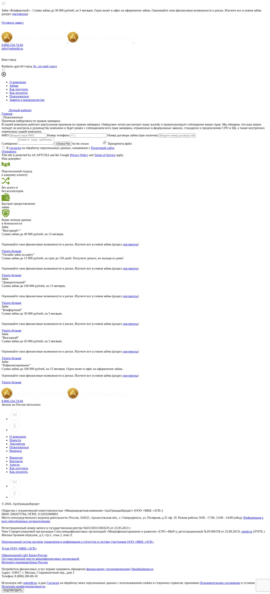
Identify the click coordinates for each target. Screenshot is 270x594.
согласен (15, 148)
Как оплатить (18, 92)
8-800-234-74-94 (12, 45)
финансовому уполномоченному (108, 569)
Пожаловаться (19, 96)
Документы (17, 443)
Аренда (14, 464)
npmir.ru (247, 531)
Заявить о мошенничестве (26, 100)
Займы (13, 85)
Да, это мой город (45, 66)
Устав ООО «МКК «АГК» (19, 548)
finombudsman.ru (142, 569)
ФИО (5, 135)
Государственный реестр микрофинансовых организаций (40, 558)
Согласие (53, 583)
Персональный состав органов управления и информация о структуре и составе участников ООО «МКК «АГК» (78, 541)
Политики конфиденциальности (23, 586)
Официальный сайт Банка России (24, 555)
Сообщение (9, 143)
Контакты (16, 461)
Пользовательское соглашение (220, 583)
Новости (15, 440)
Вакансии (16, 457)
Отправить (9, 151)
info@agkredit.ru (12, 48)
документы (19, 14)
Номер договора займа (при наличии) (132, 135)
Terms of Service (104, 155)
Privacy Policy (79, 155)
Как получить (18, 89)
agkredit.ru (30, 583)
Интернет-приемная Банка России (25, 562)
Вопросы (15, 451)
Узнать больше (11, 251)
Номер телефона (58, 135)
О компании (17, 82)
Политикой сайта (102, 148)
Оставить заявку (13, 22)
